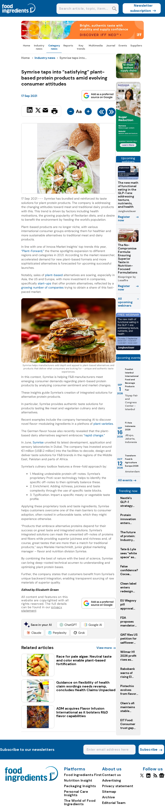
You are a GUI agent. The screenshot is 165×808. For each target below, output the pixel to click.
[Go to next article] (111, 113)
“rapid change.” (94, 435)
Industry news (39, 47)
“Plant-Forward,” (32, 251)
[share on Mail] (46, 110)
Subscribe (149, 749)
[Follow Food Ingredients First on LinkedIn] (148, 777)
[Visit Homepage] (19, 16)
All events (125, 480)
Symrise (38, 442)
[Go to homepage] (31, 781)
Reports (68, 45)
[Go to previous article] (101, 113)
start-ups (44, 283)
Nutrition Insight (78, 780)
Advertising (111, 780)
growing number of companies (42, 287)
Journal (110, 45)
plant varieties (103, 423)
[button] (68, 624)
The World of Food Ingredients (79, 802)
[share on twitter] (38, 111)
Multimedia (96, 45)
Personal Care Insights (76, 793)
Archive (108, 797)
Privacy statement (117, 786)
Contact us (111, 775)
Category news (54, 47)
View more (104, 647)
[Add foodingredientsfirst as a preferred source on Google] (99, 95)
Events (123, 45)
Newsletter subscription (141, 8)
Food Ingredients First (83, 775)
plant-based (54, 275)
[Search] (114, 9)
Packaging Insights (80, 786)
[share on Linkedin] (30, 111)
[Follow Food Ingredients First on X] (142, 777)
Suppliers (136, 45)
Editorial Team (113, 803)
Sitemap (109, 792)
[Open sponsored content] (82, 38)
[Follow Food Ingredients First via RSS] (155, 777)
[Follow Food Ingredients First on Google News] (162, 777)
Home (26, 45)
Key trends (81, 47)
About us (112, 769)
